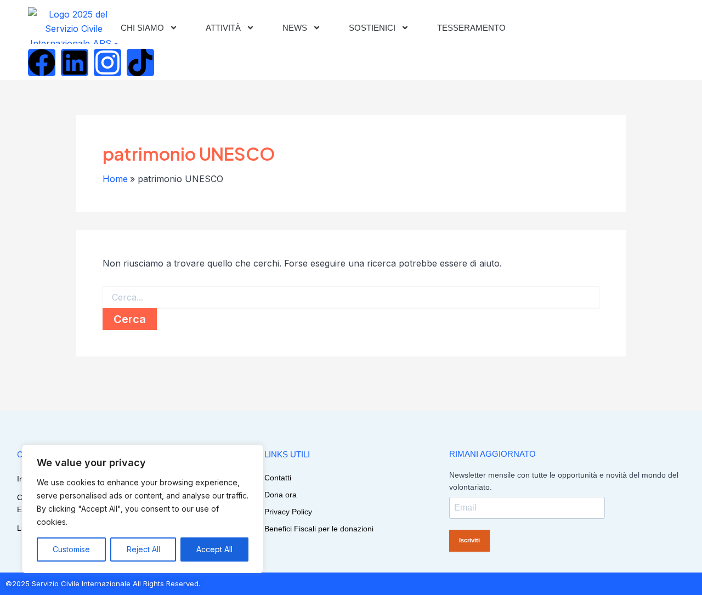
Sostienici (372, 27)
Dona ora (280, 494)
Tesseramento (471, 27)
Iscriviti (469, 540)
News (294, 27)
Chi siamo (142, 27)
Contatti (277, 477)
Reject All (143, 549)
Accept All (214, 549)
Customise (71, 549)
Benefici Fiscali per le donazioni (318, 528)
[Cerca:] (351, 297)
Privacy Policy (288, 511)
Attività (223, 27)
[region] (142, 509)
